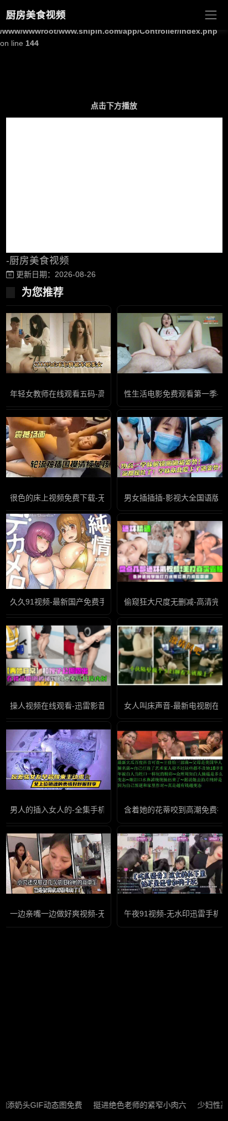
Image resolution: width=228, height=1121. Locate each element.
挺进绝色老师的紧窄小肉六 (128, 1105)
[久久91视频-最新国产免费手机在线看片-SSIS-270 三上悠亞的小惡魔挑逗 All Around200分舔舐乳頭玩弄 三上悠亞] (57, 551)
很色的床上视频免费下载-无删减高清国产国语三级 (96, 497)
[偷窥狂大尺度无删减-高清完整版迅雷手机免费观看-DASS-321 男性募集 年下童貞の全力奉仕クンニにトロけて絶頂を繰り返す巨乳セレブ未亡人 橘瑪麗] (171, 551)
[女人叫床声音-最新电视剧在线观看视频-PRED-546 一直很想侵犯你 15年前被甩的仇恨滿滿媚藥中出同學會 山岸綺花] (171, 655)
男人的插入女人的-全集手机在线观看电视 (81, 809)
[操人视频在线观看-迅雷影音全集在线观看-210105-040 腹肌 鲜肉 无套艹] (57, 655)
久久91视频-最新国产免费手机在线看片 (78, 601)
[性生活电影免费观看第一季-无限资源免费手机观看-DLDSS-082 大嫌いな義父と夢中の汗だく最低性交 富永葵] (171, 343)
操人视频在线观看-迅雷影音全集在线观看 (81, 705)
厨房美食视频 (36, 14)
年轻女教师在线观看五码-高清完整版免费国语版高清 (100, 393)
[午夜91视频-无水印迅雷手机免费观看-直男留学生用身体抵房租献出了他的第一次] (171, 863)
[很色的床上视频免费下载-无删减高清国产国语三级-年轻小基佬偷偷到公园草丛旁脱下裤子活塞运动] (57, 447)
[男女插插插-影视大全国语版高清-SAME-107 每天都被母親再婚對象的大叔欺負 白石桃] (171, 447)
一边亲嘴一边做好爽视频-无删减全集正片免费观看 (96, 913)
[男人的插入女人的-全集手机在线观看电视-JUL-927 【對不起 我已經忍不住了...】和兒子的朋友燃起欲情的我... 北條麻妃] (57, 759)
